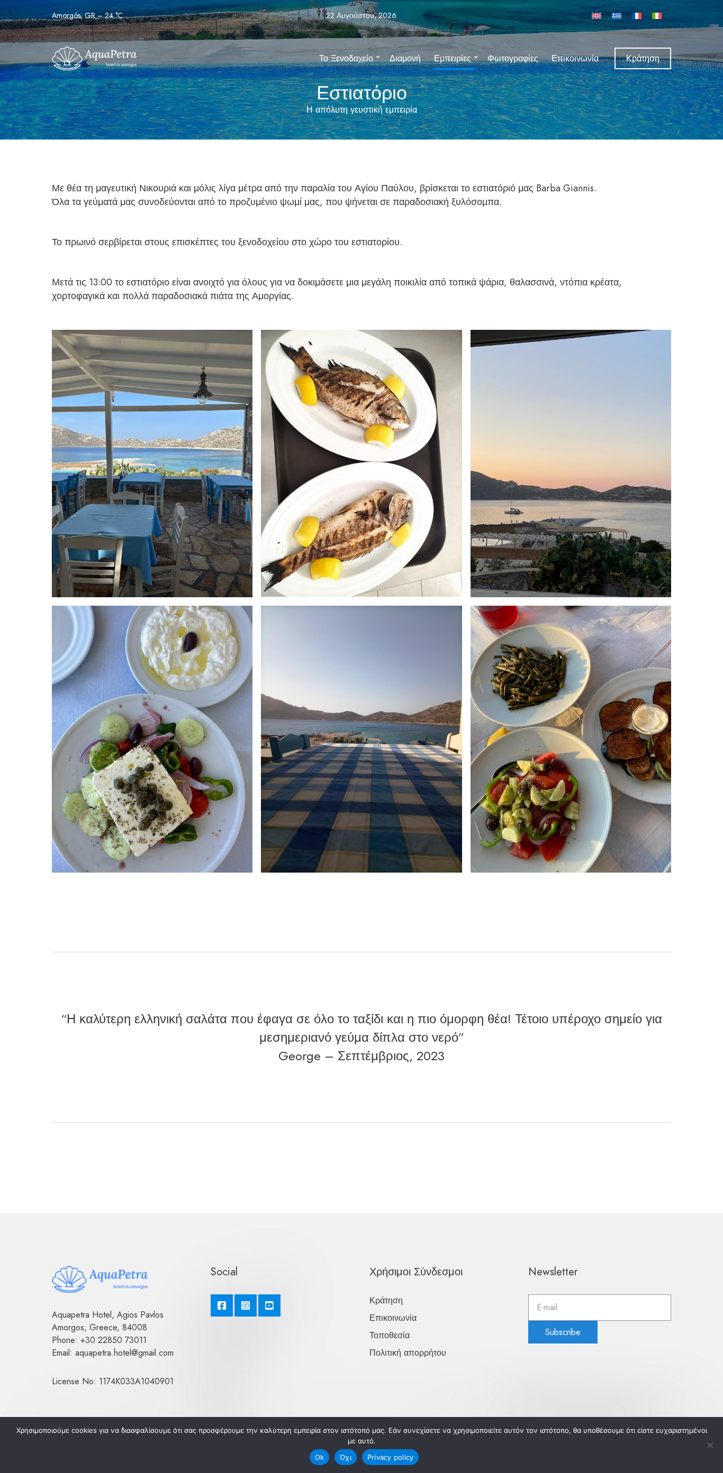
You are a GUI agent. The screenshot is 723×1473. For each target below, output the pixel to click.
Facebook (222, 1305)
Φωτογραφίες (512, 58)
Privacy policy (390, 1457)
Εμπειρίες (452, 58)
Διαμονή (405, 58)
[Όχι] (709, 1445)
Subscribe (563, 1332)
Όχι (345, 1457)
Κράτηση (642, 58)
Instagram (245, 1305)
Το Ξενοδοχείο (346, 58)
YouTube (269, 1305)
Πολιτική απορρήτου (407, 1353)
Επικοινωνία (575, 58)
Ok (319, 1457)
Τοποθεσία (389, 1335)
